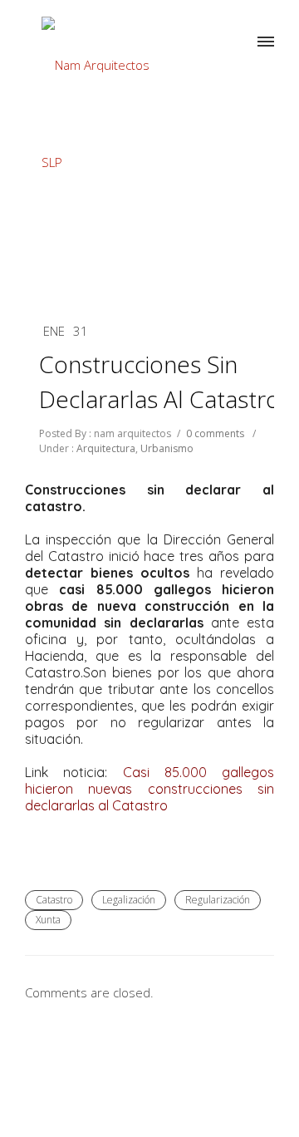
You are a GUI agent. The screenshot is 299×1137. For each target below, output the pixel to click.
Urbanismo (167, 448)
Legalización (128, 900)
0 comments (215, 433)
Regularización (217, 900)
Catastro (54, 900)
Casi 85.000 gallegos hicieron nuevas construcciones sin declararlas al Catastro (149, 789)
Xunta (48, 920)
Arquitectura (104, 448)
